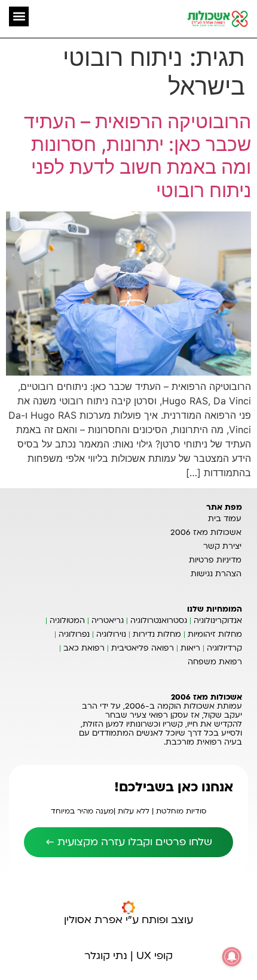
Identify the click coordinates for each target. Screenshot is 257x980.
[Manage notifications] (231, 956)
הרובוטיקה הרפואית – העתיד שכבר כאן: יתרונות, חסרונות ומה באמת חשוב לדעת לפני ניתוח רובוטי (137, 156)
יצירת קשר (222, 546)
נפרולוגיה (74, 634)
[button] (19, 16)
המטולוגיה (67, 620)
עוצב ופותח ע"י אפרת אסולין (128, 920)
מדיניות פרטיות (215, 560)
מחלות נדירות (157, 634)
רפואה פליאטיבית (142, 648)
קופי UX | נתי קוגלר (128, 956)
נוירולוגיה (111, 634)
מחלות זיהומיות (215, 634)
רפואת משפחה (215, 662)
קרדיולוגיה (224, 648)
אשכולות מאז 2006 (205, 532)
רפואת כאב (84, 648)
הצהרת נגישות (216, 573)
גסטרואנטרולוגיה (158, 620)
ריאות (190, 648)
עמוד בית (224, 518)
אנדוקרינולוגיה (218, 620)
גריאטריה (107, 620)
